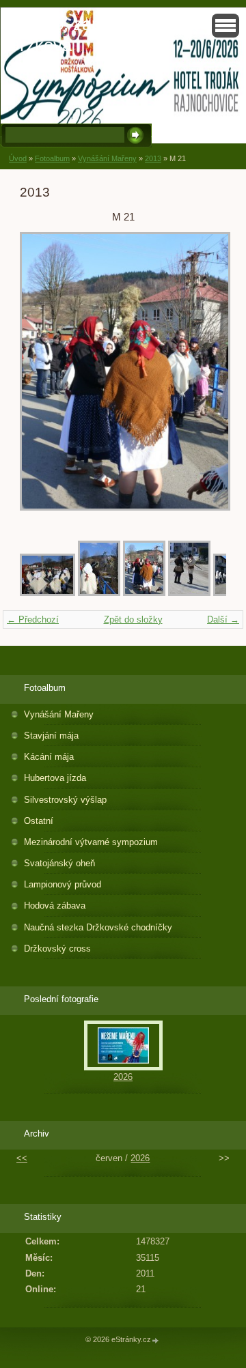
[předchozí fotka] (42, 378)
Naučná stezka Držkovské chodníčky (98, 927)
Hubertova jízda (55, 778)
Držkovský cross (57, 948)
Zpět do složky (133, 619)
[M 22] (99, 593)
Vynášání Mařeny (107, 158)
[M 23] (47, 593)
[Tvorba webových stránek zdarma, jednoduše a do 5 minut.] (156, 1340)
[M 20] (189, 593)
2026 (123, 1077)
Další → (223, 619)
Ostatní (38, 821)
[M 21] (144, 593)
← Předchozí (33, 619)
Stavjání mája (51, 735)
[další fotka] (204, 378)
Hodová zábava (54, 905)
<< (21, 1158)
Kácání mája (49, 757)
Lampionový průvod (62, 884)
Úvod (18, 158)
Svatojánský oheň (59, 863)
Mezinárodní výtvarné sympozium (91, 842)
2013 (153, 158)
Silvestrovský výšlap (65, 800)
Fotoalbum (52, 158)
